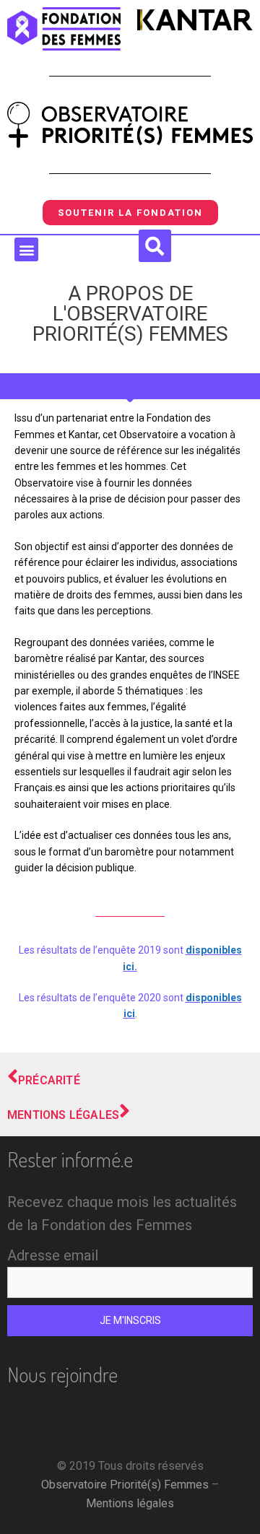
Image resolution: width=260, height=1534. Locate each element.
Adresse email (52, 1255)
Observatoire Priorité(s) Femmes (125, 1484)
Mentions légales (130, 1503)
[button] (26, 249)
